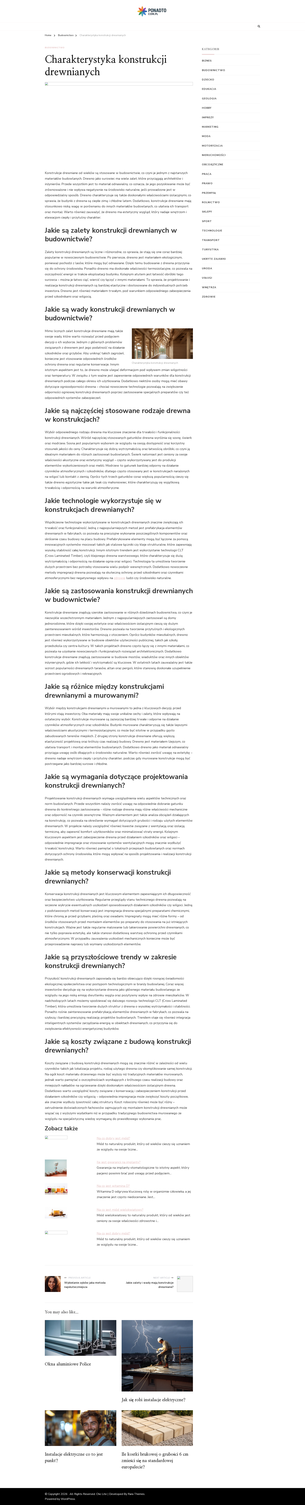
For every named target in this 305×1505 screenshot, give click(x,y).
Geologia (209, 98)
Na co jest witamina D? (113, 1186)
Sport (207, 221)
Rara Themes (136, 1494)
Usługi (207, 278)
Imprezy (208, 117)
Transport (211, 240)
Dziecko (208, 79)
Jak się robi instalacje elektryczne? (153, 1400)
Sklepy (207, 211)
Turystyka (210, 249)
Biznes (207, 60)
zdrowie (119, 578)
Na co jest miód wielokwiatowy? (120, 1210)
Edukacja (209, 89)
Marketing (210, 127)
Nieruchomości (214, 155)
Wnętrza (209, 287)
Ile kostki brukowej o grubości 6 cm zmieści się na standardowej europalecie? (155, 1460)
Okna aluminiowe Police (68, 1364)
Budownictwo (55, 47)
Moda (206, 136)
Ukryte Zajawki (214, 259)
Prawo (207, 183)
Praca (206, 174)
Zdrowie (209, 296)
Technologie (212, 230)
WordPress (68, 1499)
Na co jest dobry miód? (113, 1233)
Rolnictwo (211, 202)
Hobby (206, 108)
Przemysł (209, 193)
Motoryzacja (212, 145)
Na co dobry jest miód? (113, 1138)
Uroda (207, 268)
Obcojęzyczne (212, 164)
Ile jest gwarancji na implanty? (118, 1162)
